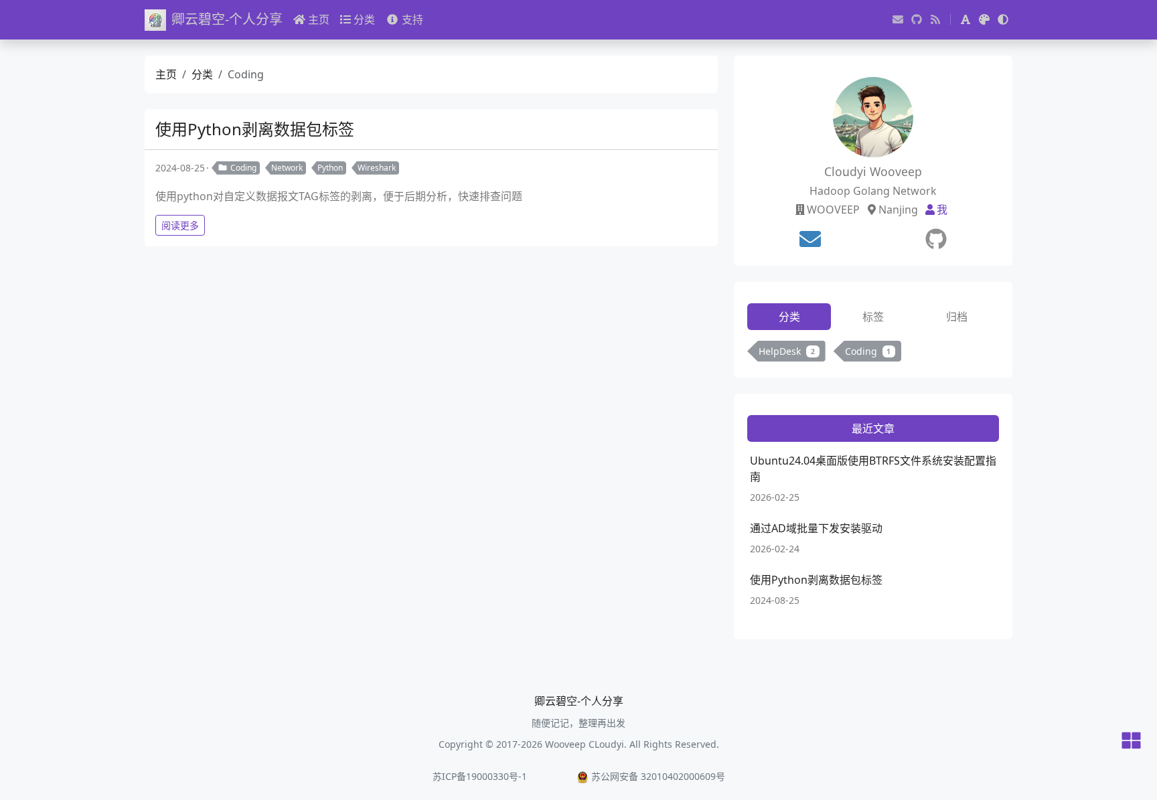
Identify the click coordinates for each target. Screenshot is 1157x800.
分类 (364, 19)
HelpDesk (787, 351)
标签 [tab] (873, 316)
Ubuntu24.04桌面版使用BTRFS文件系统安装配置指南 (873, 468)
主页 (318, 19)
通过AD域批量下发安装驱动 (816, 528)
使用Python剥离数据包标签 (254, 129)
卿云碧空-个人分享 (227, 19)
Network (287, 167)
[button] (965, 19)
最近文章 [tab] (873, 428)
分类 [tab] (789, 316)
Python (330, 167)
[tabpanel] (873, 354)
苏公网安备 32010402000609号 (658, 776)
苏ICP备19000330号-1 (480, 776)
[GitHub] (916, 19)
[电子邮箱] (898, 19)
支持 (412, 19)
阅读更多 (180, 225)
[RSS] (935, 19)
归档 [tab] (957, 316)
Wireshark (377, 167)
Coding (243, 167)
